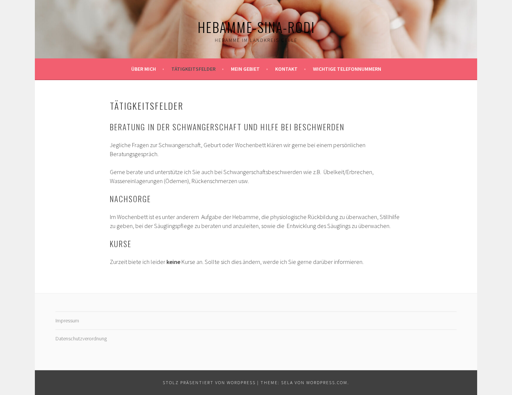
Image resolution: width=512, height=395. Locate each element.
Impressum (67, 320)
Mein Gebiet (245, 69)
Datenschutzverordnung (81, 338)
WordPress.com (326, 382)
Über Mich (143, 69)
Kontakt (286, 69)
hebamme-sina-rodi (256, 27)
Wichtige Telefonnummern (347, 69)
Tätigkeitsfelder (193, 69)
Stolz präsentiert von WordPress (209, 382)
